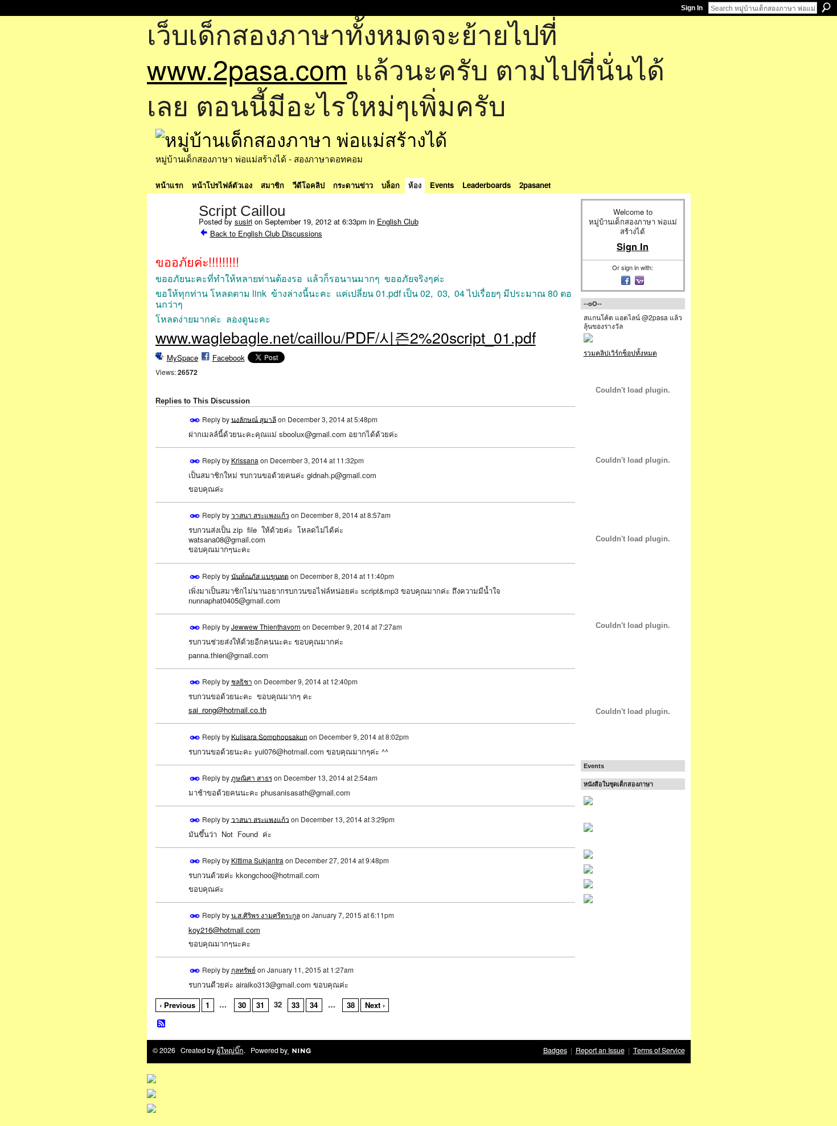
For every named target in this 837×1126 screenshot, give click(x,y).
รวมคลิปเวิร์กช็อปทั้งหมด (620, 352)
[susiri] (173, 234)
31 (260, 1004)
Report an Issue (600, 1050)
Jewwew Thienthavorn (266, 626)
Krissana (245, 460)
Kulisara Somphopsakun (269, 736)
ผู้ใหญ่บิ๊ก (230, 1050)
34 (314, 1004)
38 (351, 1004)
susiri (243, 221)
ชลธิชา (241, 681)
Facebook (228, 357)
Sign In (692, 8)
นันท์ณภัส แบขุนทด (260, 575)
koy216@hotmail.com (224, 929)
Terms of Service (659, 1050)
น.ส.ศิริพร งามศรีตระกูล (265, 915)
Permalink (195, 420)
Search (826, 7)
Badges (555, 1050)
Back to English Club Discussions (266, 233)
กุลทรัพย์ (243, 969)
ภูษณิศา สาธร (251, 777)
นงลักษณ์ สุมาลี (253, 418)
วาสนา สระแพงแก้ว (260, 515)
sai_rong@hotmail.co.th (227, 709)
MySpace (182, 357)
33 (295, 1004)
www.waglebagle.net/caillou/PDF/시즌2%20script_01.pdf (345, 337)
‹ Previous (177, 1004)
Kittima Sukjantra (257, 860)
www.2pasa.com (247, 68)
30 (242, 1004)
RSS (162, 1024)
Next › (375, 1004)
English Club (398, 221)
